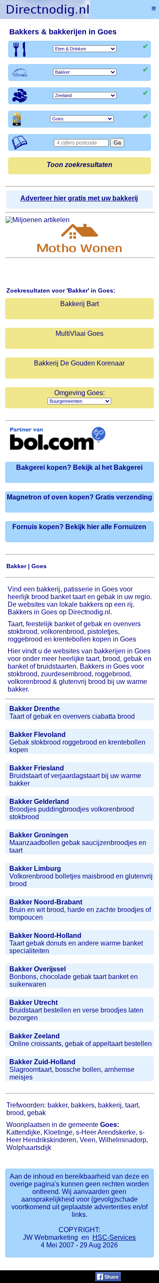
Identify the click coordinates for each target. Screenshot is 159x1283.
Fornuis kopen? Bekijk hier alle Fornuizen (79, 526)
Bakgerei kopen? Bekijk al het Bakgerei (79, 467)
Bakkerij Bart (79, 303)
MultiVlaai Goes (79, 333)
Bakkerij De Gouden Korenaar (79, 363)
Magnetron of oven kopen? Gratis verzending (79, 497)
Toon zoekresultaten (79, 164)
